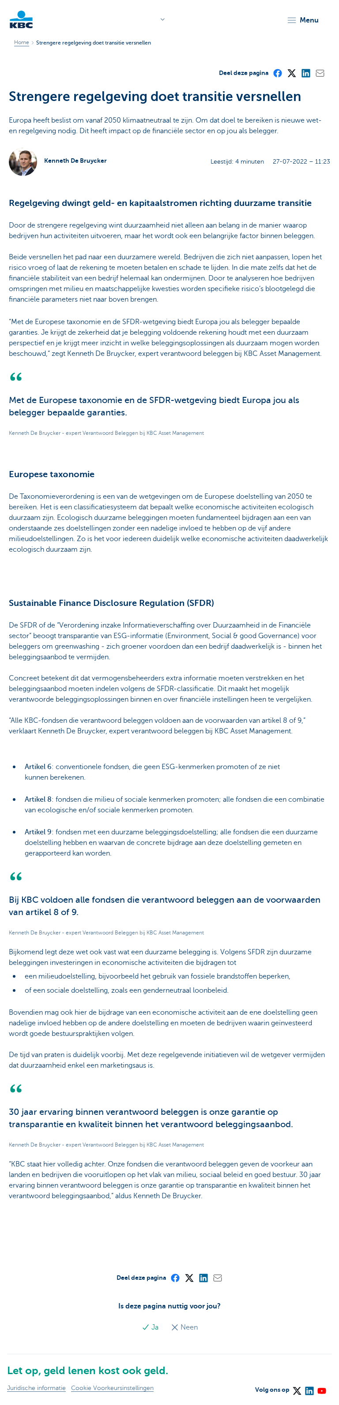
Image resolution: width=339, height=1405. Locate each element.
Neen (188, 1327)
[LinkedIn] (305, 72)
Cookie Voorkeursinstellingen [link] (112, 1388)
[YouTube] (321, 1388)
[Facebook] (277, 72)
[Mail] (319, 72)
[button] (302, 20)
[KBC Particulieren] (21, 19)
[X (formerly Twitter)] (291, 72)
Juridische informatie (36, 1388)
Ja (155, 1327)
